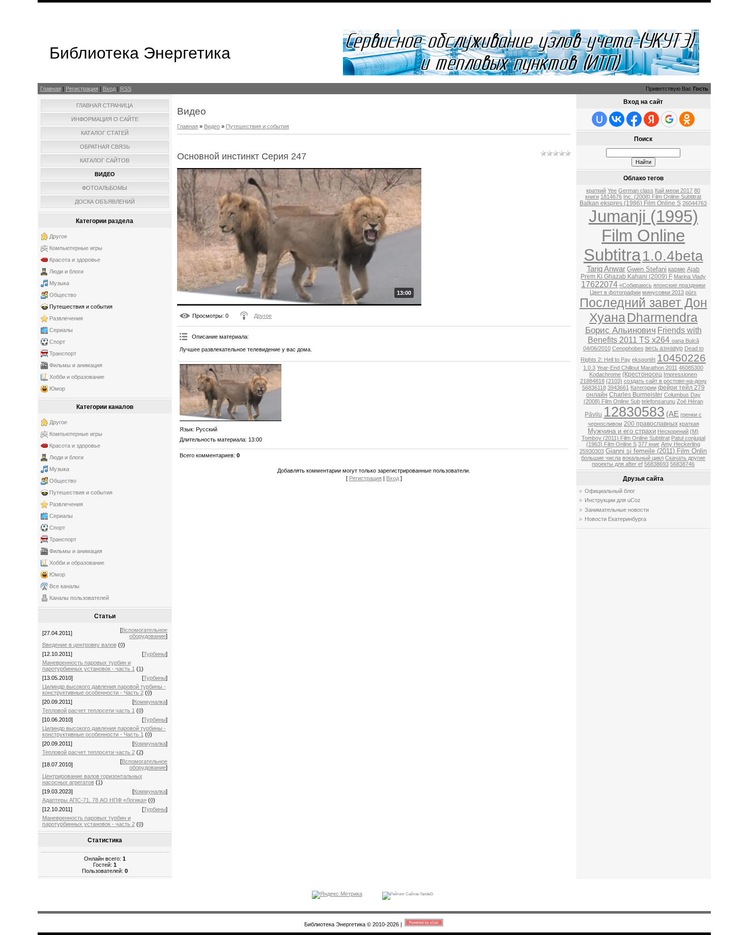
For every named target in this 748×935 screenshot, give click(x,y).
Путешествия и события (80, 307)
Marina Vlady (690, 276)
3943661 (618, 387)
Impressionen (680, 374)
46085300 (691, 368)
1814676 (611, 197)
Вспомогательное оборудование (144, 633)
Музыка (59, 283)
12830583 (634, 412)
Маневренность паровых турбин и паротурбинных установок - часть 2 (88, 821)
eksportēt (643, 359)
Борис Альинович (620, 330)
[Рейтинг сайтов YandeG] (407, 894)
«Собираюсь (635, 285)
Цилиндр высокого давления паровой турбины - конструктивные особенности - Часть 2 (104, 689)
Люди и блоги (66, 271)
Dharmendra (662, 317)
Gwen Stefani (647, 269)
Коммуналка (150, 702)
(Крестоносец (642, 374)
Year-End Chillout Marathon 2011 (637, 368)
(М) (694, 431)
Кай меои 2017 (674, 190)
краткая (689, 424)
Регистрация (82, 89)
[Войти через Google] (669, 119)
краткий (596, 190)
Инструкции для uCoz (613, 500)
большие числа (601, 458)
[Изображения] (230, 392)
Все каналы (64, 586)
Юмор (57, 389)
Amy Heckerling (680, 444)
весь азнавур (664, 348)
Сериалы (61, 330)
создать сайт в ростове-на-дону (665, 381)
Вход (109, 89)
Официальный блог (610, 491)
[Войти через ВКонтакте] (616, 119)
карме (676, 269)
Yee (612, 190)
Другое (58, 236)
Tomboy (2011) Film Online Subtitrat (626, 438)
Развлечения (66, 318)
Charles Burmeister (636, 394)
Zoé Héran (690, 401)
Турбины (154, 654)
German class (635, 190)
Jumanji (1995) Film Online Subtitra (641, 235)
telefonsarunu (658, 401)
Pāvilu (593, 414)
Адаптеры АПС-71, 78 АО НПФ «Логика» (94, 800)
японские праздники (679, 285)
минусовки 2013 (663, 292)
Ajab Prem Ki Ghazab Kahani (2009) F (640, 273)
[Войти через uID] (599, 119)
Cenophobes (628, 348)
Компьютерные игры (75, 248)
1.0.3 (589, 368)
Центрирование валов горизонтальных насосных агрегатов (92, 779)
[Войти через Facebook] (634, 119)
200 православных (651, 423)
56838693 (656, 464)
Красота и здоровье (74, 260)
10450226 (681, 358)
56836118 (594, 387)
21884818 (592, 381)
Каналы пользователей (79, 598)
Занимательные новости (617, 510)
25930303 (592, 451)
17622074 (599, 284)
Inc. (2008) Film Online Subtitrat (662, 197)
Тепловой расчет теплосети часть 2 (88, 752)
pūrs (691, 292)
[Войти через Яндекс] (651, 119)
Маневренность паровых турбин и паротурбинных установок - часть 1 (88, 665)
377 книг (648, 444)
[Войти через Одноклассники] (687, 119)
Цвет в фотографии (615, 292)
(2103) (614, 381)
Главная (50, 89)
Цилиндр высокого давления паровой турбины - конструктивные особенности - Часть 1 (104, 731)
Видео (212, 126)
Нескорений (672, 431)
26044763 (694, 203)
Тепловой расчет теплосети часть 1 (88, 710)
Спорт (57, 342)
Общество (62, 295)
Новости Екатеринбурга (615, 519)
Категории (643, 387)
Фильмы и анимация (75, 365)
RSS (125, 89)
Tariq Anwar (606, 269)
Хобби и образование (76, 377)
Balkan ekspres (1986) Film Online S (630, 203)
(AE (672, 414)
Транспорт (62, 353)
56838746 (682, 464)
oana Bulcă (685, 341)
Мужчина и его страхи (622, 431)
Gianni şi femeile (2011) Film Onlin (656, 451)
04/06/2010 (597, 348)
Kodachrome (605, 374)
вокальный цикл (643, 458)
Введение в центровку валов (79, 645)
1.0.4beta (672, 256)
